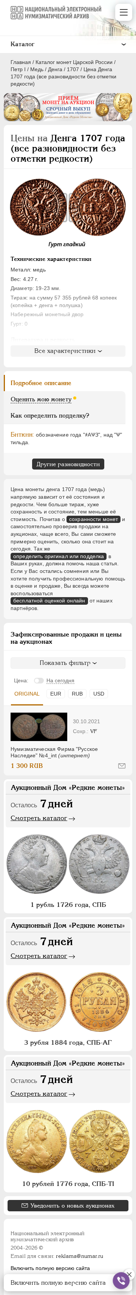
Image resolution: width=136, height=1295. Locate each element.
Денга (55, 69)
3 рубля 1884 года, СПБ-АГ (68, 1042)
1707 (73, 69)
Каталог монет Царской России (74, 62)
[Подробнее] (39, 727)
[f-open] (121, 1281)
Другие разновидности (68, 464)
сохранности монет (93, 519)
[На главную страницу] (56, 12)
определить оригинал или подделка (58, 556)
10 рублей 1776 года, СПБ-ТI (68, 1183)
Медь (36, 69)
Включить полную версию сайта (50, 1268)
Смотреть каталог (39, 818)
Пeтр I (18, 69)
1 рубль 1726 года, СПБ (68, 904)
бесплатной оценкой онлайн (49, 601)
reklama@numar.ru (79, 1256)
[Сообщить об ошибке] (121, 765)
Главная (21, 62)
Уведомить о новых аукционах (72, 1205)
